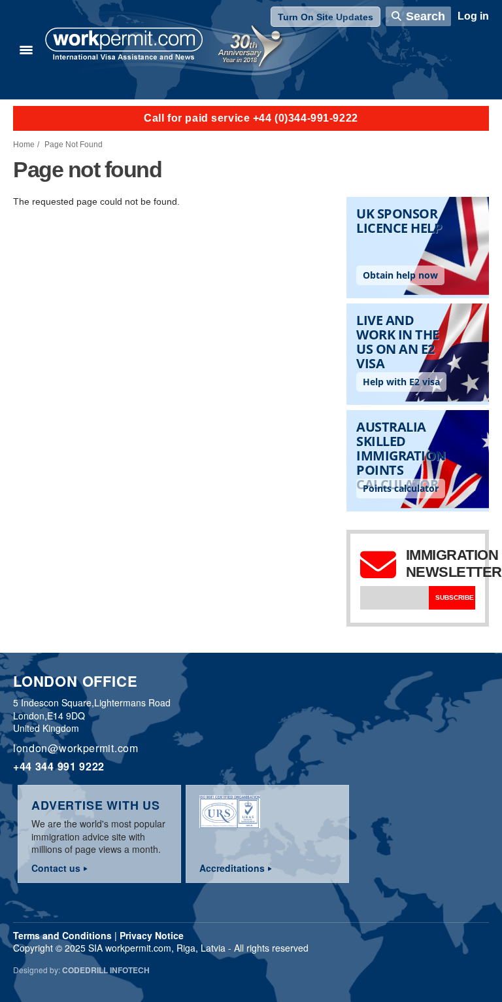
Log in (473, 16)
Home (24, 144)
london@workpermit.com (76, 747)
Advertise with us (95, 805)
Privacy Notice (152, 935)
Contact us (55, 867)
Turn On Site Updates (325, 17)
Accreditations (232, 867)
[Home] (124, 45)
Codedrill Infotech (106, 970)
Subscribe (454, 597)
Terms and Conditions (62, 935)
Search (425, 16)
